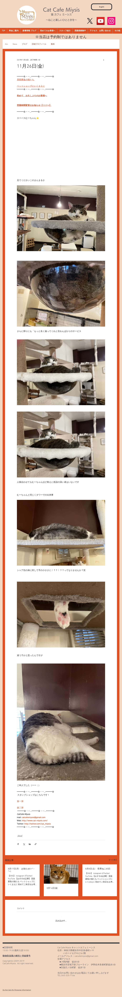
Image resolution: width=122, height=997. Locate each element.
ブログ (24, 44)
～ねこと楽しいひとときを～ (61, 20)
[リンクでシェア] (35, 844)
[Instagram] (111, 21)
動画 (53, 44)
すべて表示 (113, 860)
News (15, 44)
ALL (6, 44)
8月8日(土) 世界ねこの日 (97, 869)
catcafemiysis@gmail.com (86, 954)
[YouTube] (101, 21)
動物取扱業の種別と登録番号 (16, 954)
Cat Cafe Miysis (61, 9)
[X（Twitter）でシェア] (24, 844)
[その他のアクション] (103, 60)
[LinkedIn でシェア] (30, 844)
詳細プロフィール (39, 44)
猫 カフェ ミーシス (61, 14)
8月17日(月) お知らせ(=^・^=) (21, 870)
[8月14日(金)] (61, 874)
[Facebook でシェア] (18, 844)
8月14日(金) (52, 888)
